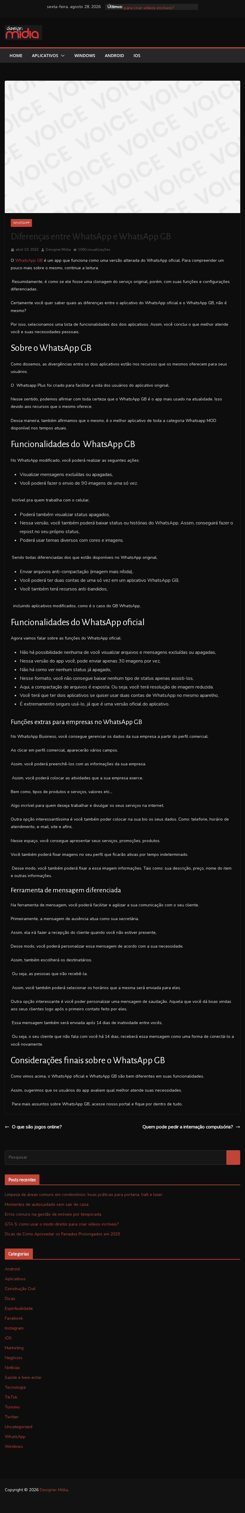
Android (114, 55)
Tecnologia (15, 1387)
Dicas (10, 1298)
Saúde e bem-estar (23, 1377)
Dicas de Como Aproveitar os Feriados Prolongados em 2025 (62, 1234)
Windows (84, 55)
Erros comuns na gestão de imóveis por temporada (53, 1214)
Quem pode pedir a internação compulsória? (188, 1127)
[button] (61, 55)
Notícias (12, 1367)
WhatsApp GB (29, 260)
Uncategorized (18, 1427)
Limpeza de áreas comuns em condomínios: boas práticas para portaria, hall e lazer (84, 1194)
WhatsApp (21, 223)
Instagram (14, 1328)
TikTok (11, 1397)
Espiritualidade (19, 1308)
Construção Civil (20, 1289)
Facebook (14, 1318)
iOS (137, 55)
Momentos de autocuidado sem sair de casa (46, 1204)
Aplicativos (45, 55)
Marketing (14, 1348)
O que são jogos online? (37, 1127)
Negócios (13, 1358)
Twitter (12, 1417)
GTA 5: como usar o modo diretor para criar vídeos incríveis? (155, 10)
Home (16, 55)
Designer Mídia (58, 249)
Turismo (12, 1407)
